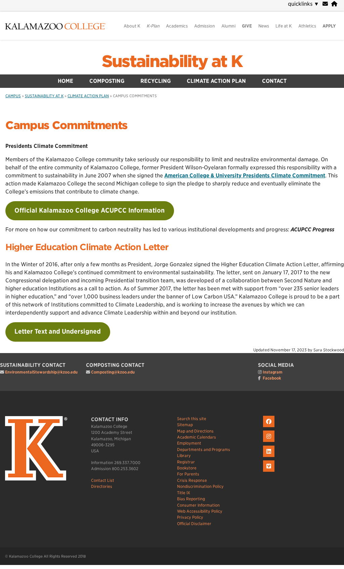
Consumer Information (198, 505)
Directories (101, 486)
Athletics (307, 26)
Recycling (155, 81)
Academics (177, 26)
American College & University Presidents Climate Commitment (244, 175)
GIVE (247, 26)
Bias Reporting (191, 498)
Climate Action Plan (216, 81)
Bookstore (187, 467)
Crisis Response (192, 480)
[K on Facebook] (269, 427)
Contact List (102, 480)
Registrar (186, 461)
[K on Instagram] (269, 442)
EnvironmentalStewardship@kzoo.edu (41, 372)
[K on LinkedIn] (269, 457)
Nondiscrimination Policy (200, 486)
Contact (274, 81)
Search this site (191, 418)
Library (184, 455)
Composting (106, 81)
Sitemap (185, 424)
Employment (189, 443)
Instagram (273, 372)
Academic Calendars (196, 437)
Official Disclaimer (194, 523)
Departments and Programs (203, 449)
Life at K (283, 26)
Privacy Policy (190, 517)
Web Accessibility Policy (199, 511)
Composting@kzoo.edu (113, 372)
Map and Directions (195, 431)
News (263, 26)
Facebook (272, 378)
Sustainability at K (172, 61)
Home (65, 81)
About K (132, 26)
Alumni (228, 26)
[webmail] (325, 4)
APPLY (329, 26)
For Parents (188, 473)
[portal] (334, 4)
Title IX (183, 492)
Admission (204, 26)
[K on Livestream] (269, 471)
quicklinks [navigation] (303, 4)
